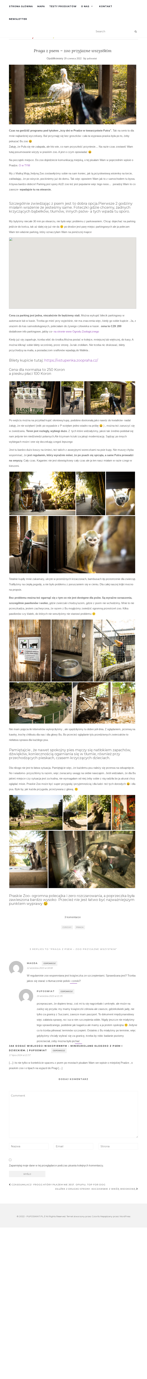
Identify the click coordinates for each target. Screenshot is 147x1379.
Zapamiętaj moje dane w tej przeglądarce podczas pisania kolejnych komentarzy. (56, 1165)
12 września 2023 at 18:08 (40, 968)
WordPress (124, 1216)
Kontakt (105, 6)
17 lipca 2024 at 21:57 (20, 1055)
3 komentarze (73, 917)
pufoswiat (92, 58)
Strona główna (21, 6)
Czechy (67, 927)
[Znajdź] (135, 31)
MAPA (41, 6)
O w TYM (24, 165)
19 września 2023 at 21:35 (50, 996)
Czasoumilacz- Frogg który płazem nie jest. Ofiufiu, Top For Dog (58, 1184)
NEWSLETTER (18, 19)
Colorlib (96, 1216)
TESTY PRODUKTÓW (63, 6)
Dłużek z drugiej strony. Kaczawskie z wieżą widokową (95, 1188)
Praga (80, 927)
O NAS (85, 6)
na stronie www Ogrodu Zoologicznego (76, 331)
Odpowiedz (50, 963)
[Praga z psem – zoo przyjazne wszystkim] (72, 94)
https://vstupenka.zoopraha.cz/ (71, 360)
